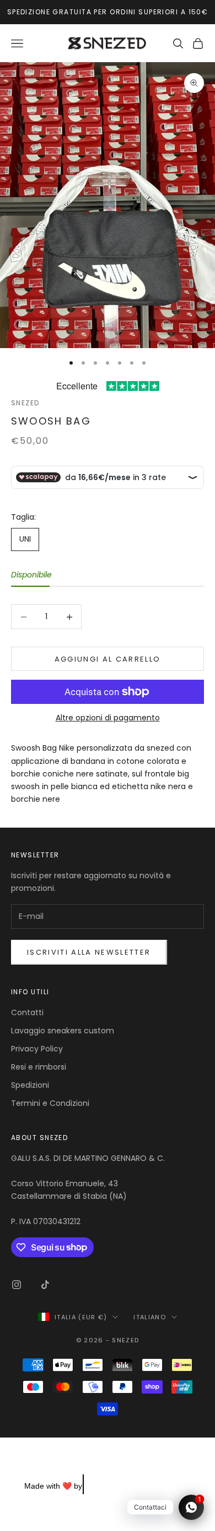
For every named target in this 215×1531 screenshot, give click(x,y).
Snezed (25, 402)
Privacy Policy (37, 1048)
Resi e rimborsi (38, 1066)
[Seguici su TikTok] (45, 1284)
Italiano (149, 1317)
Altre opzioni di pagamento (108, 717)
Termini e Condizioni (50, 1103)
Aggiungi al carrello (108, 659)
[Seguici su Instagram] (16, 1284)
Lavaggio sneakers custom (62, 1030)
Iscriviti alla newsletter (89, 952)
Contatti (27, 1012)
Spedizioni (30, 1085)
